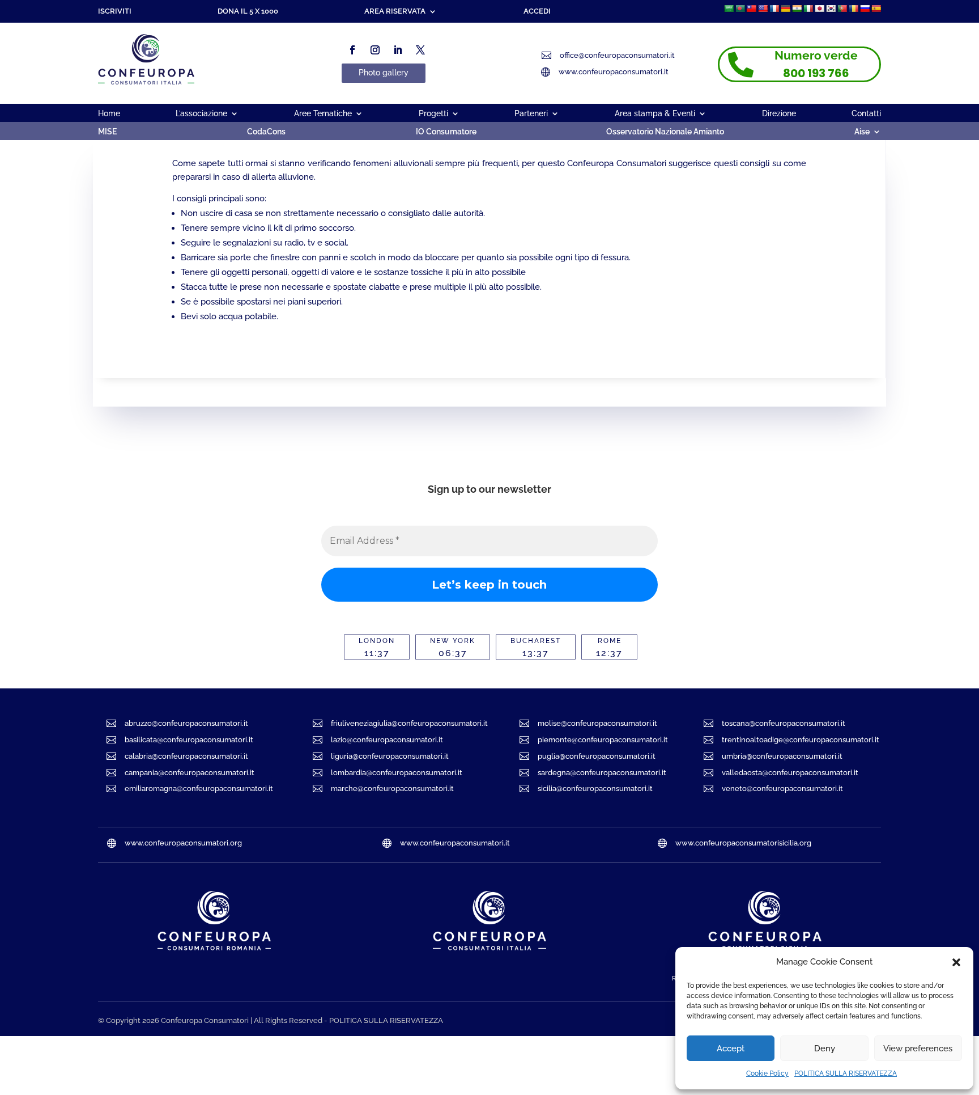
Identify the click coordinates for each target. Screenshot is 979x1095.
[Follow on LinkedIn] (398, 50)
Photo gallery (383, 72)
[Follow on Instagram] (375, 50)
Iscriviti (114, 11)
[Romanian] (853, 8)
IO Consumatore (446, 132)
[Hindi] (796, 8)
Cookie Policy (767, 1073)
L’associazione (201, 113)
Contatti (866, 113)
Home (109, 113)
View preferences (917, 1048)
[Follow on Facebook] (352, 50)
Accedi (537, 11)
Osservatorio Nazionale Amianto (665, 132)
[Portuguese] (842, 8)
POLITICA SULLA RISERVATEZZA (845, 1073)
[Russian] (864, 8)
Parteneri (531, 113)
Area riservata (394, 11)
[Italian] (808, 8)
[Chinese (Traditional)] (751, 8)
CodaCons (266, 132)
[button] (956, 962)
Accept (730, 1048)
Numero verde (816, 55)
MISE (107, 132)
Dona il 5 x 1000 (248, 11)
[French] (774, 8)
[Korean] (830, 8)
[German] (785, 8)
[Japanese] (819, 8)
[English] (762, 8)
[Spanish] (876, 8)
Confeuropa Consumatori (205, 1020)
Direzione (779, 113)
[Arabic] (728, 8)
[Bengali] (740, 8)
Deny (824, 1048)
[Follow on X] (420, 50)
